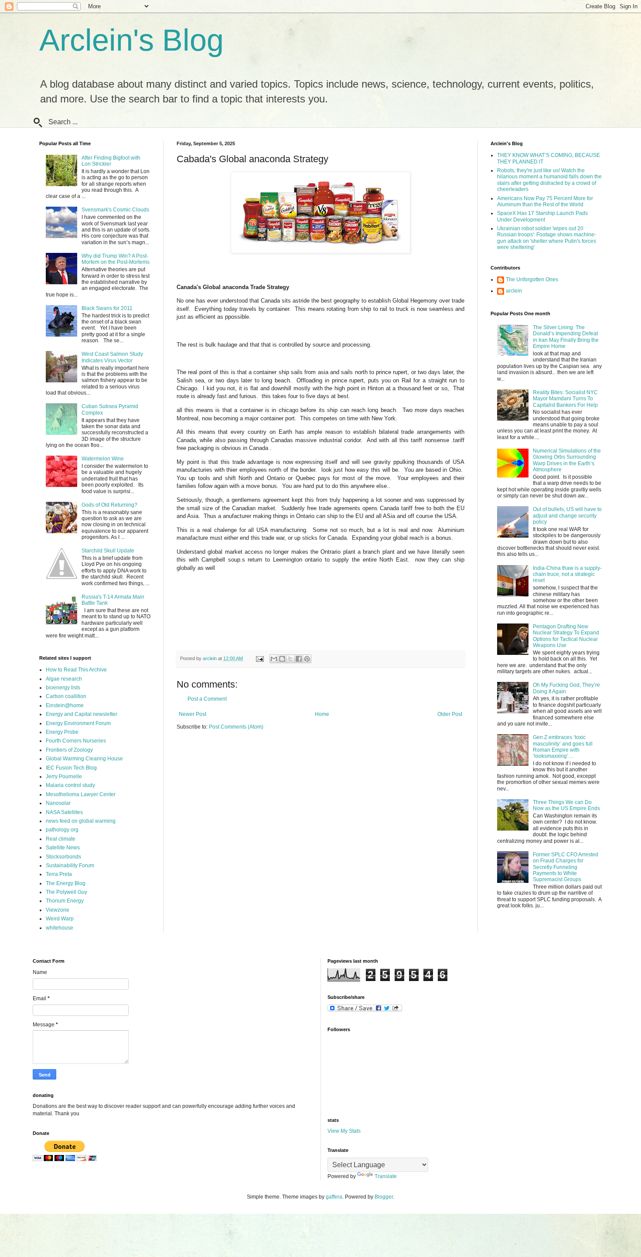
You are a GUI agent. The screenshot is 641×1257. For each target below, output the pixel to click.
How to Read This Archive (76, 670)
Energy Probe (62, 732)
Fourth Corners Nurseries (76, 741)
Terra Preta (59, 874)
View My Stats (344, 1131)
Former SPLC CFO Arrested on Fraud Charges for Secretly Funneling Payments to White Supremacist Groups (565, 867)
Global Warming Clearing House (84, 759)
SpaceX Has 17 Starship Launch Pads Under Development (542, 216)
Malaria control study (70, 785)
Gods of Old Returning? (109, 505)
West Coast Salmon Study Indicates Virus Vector (112, 357)
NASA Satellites (64, 812)
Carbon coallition (66, 696)
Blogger (384, 1197)
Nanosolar (58, 803)
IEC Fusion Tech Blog (71, 768)
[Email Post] (259, 658)
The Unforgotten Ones (532, 279)
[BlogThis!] (282, 658)
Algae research (64, 679)
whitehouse (59, 928)
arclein (514, 291)
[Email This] (273, 658)
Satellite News (63, 848)
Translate (386, 1176)
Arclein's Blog (131, 40)
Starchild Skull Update (108, 551)
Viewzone (57, 910)
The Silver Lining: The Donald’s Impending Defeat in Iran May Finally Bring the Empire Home (566, 336)
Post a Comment (207, 699)
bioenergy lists (63, 688)
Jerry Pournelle (64, 776)
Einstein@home (65, 705)
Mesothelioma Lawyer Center (81, 794)
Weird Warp (60, 919)
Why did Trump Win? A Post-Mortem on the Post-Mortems (116, 259)
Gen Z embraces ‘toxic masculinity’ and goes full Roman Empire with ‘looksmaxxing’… (563, 746)
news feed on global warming (81, 821)
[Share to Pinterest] (307, 658)
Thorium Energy (65, 901)
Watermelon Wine (103, 459)
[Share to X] (290, 658)
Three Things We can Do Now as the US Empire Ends (566, 805)
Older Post (449, 714)
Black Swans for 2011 (107, 308)
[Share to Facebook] (298, 658)
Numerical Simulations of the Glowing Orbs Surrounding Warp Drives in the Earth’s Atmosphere (567, 460)
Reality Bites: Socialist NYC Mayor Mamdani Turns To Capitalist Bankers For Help (565, 398)
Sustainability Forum (70, 865)
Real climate (60, 839)
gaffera (334, 1197)
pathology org (62, 830)
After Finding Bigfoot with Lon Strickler (111, 161)
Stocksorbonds (63, 857)
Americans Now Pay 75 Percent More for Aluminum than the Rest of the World (545, 201)
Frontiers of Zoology (69, 750)
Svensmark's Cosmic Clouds (115, 210)
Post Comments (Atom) (236, 727)
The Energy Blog (65, 883)
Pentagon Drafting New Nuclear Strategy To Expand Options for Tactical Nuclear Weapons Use (566, 635)
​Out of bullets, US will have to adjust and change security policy (567, 515)
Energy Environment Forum (78, 723)
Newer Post (192, 714)
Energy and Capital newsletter (81, 714)
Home (322, 714)
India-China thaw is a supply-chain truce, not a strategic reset (567, 574)
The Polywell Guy (66, 892)
